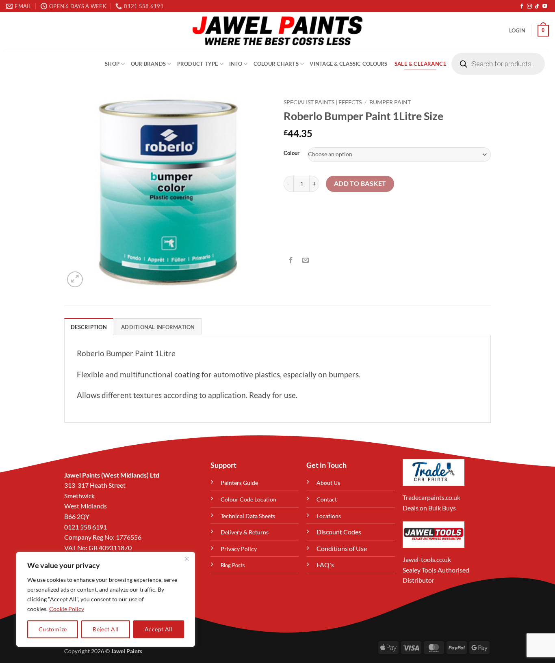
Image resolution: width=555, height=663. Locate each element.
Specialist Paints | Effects (323, 102)
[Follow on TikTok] (537, 6)
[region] (105, 599)
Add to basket (360, 183)
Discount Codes (339, 532)
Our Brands (148, 63)
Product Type (197, 63)
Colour (291, 153)
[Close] (186, 559)
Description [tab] (89, 327)
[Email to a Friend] (305, 260)
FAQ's (325, 564)
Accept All (159, 629)
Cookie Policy (66, 608)
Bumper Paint (390, 102)
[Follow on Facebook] (521, 6)
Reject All (106, 629)
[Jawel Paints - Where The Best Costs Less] (277, 30)
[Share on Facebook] (291, 260)
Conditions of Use (342, 548)
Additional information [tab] (158, 327)
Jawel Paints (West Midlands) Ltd (111, 475)
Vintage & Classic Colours (348, 63)
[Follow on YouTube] (544, 6)
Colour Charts (276, 63)
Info (235, 63)
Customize (53, 629)
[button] (517, 30)
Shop (112, 63)
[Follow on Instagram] (529, 6)
